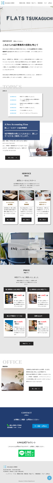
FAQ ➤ (26, 248)
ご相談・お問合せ (41, 426)
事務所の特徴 (22, 3)
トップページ (9, 473)
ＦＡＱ (14, 473)
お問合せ (50, 3)
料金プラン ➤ (26, 343)
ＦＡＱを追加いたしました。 (26, 110)
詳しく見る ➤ (12, 157)
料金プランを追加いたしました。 (27, 107)
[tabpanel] (26, 16)
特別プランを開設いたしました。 (27, 96)
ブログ (45, 3)
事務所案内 (40, 3)
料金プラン (34, 3)
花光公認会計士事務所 (9, 3)
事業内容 (28, 3)
